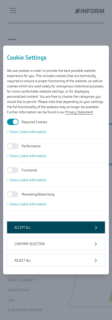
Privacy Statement (79, 112)
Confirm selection (30, 243)
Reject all (23, 260)
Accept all (22, 227)
